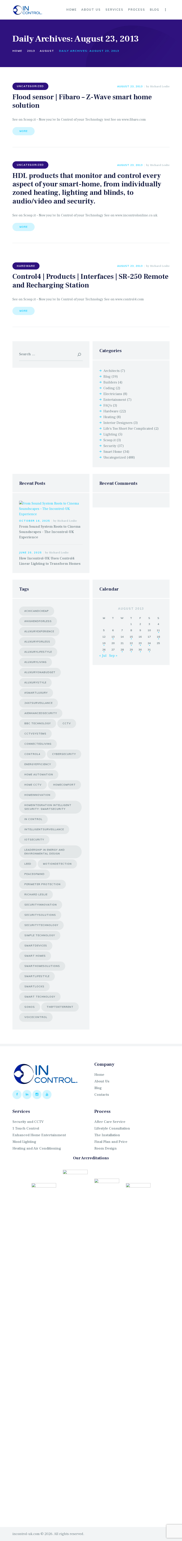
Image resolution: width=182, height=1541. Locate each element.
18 (158, 636)
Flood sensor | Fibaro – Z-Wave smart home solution (82, 101)
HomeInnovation (37, 794)
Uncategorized (30, 86)
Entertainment (114, 399)
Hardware (26, 265)
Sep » (113, 655)
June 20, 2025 (30, 552)
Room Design (105, 1148)
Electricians (112, 394)
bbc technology (37, 723)
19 (103, 643)
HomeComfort (64, 784)
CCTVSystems (35, 733)
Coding (109, 388)
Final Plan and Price (110, 1142)
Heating (109, 417)
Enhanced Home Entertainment (39, 1135)
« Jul (103, 655)
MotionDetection (57, 863)
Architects (111, 371)
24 (149, 643)
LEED (27, 863)
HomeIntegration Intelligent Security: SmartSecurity (47, 807)
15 (131, 636)
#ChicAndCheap (36, 611)
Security (110, 446)
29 (131, 649)
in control (33, 819)
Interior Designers (118, 423)
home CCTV (33, 784)
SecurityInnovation (40, 904)
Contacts (101, 1094)
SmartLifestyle (36, 976)
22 (131, 643)
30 (140, 649)
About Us (101, 1081)
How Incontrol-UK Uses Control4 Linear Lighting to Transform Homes (50, 561)
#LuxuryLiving (35, 662)
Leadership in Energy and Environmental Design (44, 851)
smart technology (39, 996)
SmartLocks (34, 986)
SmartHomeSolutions (42, 966)
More (24, 131)
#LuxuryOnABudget (39, 672)
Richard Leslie (160, 86)
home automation (38, 774)
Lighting (110, 434)
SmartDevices (35, 945)
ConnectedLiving (37, 743)
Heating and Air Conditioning (36, 1148)
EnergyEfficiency (37, 764)
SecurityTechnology (41, 925)
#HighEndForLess (38, 621)
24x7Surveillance (38, 703)
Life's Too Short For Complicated (128, 428)
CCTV (67, 723)
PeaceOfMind (34, 874)
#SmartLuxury (36, 692)
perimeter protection (42, 884)
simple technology (39, 935)
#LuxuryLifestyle (38, 651)
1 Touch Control (25, 1128)
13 (113, 636)
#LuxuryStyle (35, 682)
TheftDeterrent (60, 1006)
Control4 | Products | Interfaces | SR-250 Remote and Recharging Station (90, 280)
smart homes (35, 955)
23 (140, 643)
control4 (32, 754)
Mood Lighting (24, 1142)
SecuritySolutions (40, 914)
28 (122, 649)
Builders (110, 382)
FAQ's (107, 405)
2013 (31, 50)
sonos (29, 1006)
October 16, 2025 (34, 520)
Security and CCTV (28, 1122)
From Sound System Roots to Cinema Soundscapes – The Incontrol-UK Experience (49, 531)
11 (158, 630)
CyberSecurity (64, 754)
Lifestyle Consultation (112, 1128)
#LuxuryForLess (37, 641)
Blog (107, 376)
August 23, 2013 (130, 86)
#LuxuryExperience (39, 631)
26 (103, 649)
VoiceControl (35, 1017)
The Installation (107, 1135)
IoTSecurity (34, 839)
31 (149, 649)
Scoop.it (109, 440)
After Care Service (109, 1122)
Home (17, 50)
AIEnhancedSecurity (40, 713)
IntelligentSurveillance (44, 829)
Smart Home (112, 451)
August (47, 50)
